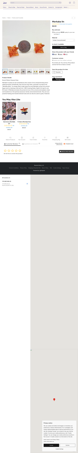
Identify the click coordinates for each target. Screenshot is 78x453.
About (36, 7)
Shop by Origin (20, 7)
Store (8, 18)
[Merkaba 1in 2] (17, 71)
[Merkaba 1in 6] (41, 71)
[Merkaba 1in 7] (47, 71)
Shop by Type (11, 7)
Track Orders (33, 139)
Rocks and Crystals (17, 18)
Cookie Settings (57, 168)
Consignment (58, 7)
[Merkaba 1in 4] (29, 71)
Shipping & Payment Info (34, 168)
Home (4, 18)
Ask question (69, 24)
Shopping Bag (56, 139)
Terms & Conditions (14, 168)
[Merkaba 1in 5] (35, 71)
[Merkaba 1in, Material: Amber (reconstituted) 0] (5, 71)
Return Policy (45, 168)
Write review (62, 24)
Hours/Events (43, 7)
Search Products (10, 139)
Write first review (67, 151)
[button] (5, 3)
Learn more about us (49, 441)
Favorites (44, 139)
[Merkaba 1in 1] (11, 71)
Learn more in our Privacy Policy (51, 439)
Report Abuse (65, 168)
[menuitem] (72, 18)
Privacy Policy (23, 168)
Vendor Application (69, 7)
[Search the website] (60, 3)
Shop (4, 7)
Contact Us (51, 7)
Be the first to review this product (13, 153)
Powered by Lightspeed (39, 170)
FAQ (51, 168)
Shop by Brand (30, 7)
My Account (22, 139)
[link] (59, 448)
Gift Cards (67, 139)
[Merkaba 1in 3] (23, 71)
